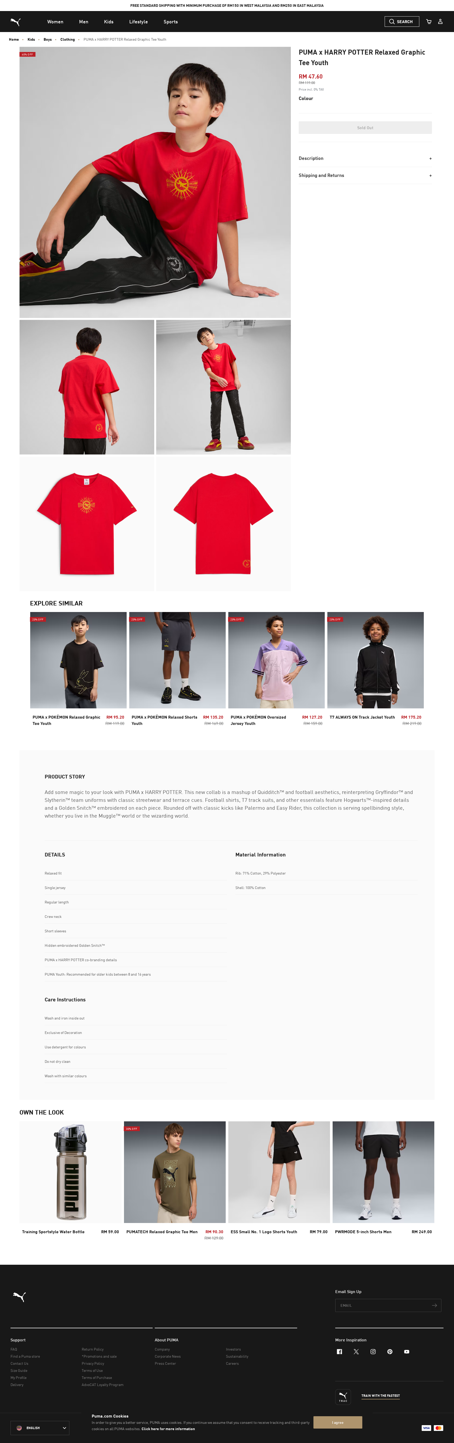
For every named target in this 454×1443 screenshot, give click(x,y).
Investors (233, 1349)
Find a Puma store (25, 1356)
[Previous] (38, 670)
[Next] (415, 670)
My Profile (19, 1377)
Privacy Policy (93, 1363)
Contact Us (19, 1363)
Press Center (165, 1363)
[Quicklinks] (440, 21)
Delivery (17, 1384)
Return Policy (93, 1349)
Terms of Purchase (97, 1377)
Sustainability (237, 1356)
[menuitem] (55, 21)
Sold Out (365, 127)
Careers (232, 1363)
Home (14, 39)
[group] (78, 670)
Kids (31, 39)
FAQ (14, 1349)
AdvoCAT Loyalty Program (102, 1384)
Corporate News (168, 1356)
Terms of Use (92, 1370)
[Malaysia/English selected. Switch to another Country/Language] (40, 1428)
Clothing (67, 39)
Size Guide (19, 1370)
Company (162, 1349)
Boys (48, 39)
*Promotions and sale (99, 1356)
